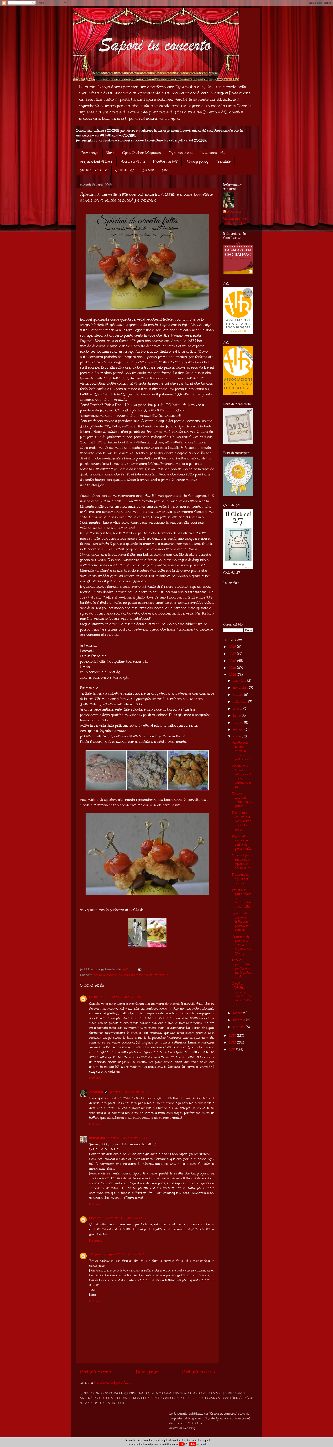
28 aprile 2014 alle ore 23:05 (124, 1254)
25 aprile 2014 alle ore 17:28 (126, 1138)
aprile (237, 736)
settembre (240, 702)
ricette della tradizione (152, 975)
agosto (238, 709)
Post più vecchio (198, 1371)
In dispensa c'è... (213, 152)
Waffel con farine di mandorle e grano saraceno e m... (241, 776)
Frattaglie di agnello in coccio (240, 879)
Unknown (97, 1218)
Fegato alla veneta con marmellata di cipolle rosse (241, 821)
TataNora (95, 1254)
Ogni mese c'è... (181, 152)
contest (112, 975)
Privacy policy (196, 161)
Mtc (165, 170)
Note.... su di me (132, 161)
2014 (233, 675)
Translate (223, 161)
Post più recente (96, 1371)
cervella (99, 975)
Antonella (96, 1092)
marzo (238, 1013)
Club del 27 (124, 170)
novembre (241, 688)
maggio (239, 729)
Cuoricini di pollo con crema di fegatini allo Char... (242, 945)
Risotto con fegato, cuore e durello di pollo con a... (242, 750)
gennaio (239, 1027)
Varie (110, 152)
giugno (238, 722)
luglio (237, 715)
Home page (89, 152)
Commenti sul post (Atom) (113, 1382)
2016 (233, 661)
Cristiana (95, 997)
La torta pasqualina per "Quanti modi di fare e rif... (242, 968)
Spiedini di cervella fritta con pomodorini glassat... (241, 921)
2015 (233, 668)
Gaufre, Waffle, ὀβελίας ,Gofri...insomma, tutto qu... (241, 994)
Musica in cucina (94, 170)
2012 (233, 1042)
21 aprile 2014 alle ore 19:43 (123, 997)
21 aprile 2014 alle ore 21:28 (129, 1092)
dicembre (240, 681)
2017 (233, 654)
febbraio (239, 1020)
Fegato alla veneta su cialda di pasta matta (242, 842)
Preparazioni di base (96, 161)
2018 (233, 647)
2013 (233, 1035)
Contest (148, 170)
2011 (232, 1049)
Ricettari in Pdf (165, 161)
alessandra (97, 1138)
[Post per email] (139, 969)
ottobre (238, 695)
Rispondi (95, 1078)
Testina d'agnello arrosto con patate (242, 799)
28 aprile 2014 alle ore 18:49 (126, 1218)
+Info (192, 1444)
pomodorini (127, 975)
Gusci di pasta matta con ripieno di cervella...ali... (242, 861)
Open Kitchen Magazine (141, 152)
